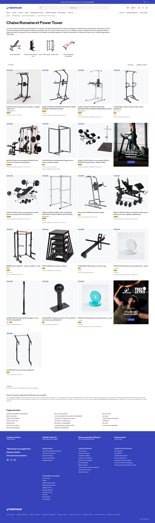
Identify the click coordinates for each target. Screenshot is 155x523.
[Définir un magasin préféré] (128, 8)
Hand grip (105, 416)
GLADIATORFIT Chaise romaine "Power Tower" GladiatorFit (129, 108)
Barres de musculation (61, 413)
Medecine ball (10, 423)
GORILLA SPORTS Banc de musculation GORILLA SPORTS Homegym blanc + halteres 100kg (94, 161)
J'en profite (131, 162)
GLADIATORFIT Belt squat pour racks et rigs (92, 266)
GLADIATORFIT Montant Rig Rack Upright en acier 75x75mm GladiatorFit (22, 319)
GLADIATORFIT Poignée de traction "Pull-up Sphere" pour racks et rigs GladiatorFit (59, 319)
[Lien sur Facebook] (7, 460)
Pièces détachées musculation (68, 55)
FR (134, 7)
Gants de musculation (12, 425)
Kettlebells (105, 420)
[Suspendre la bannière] (144, 2)
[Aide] (139, 8)
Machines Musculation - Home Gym (33, 55)
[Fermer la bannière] (147, 2)
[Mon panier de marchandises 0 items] (147, 8)
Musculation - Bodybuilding (62, 423)
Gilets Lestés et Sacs (12, 420)
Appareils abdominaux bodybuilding (17, 413)
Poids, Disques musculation (110, 418)
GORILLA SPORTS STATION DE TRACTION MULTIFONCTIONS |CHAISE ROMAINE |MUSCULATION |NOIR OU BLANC (95, 108)
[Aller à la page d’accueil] (14, 8)
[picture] (23, 86)
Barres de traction (11, 416)
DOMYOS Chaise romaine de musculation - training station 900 (23, 108)
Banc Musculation (15, 54)
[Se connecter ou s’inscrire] (143, 8)
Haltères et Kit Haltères (13, 418)
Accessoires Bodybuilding (110, 425)
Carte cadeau (144, 12)
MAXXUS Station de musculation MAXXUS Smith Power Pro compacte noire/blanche (22, 161)
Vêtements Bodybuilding (61, 427)
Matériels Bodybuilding (13, 427)
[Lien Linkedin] (15, 460)
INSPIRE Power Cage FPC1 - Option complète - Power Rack (23, 267)
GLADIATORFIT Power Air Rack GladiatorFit (20, 370)
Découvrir (131, 319)
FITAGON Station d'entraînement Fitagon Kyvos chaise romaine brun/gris (57, 161)
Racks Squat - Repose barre (51, 54)
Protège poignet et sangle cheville (64, 425)
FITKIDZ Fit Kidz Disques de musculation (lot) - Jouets (131, 266)
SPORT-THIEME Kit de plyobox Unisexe (54, 266)
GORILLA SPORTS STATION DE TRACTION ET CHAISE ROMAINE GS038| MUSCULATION (59, 108)
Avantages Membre (132, 12)
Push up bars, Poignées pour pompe (64, 418)
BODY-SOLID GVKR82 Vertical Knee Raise (91, 212)
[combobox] (143, 65)
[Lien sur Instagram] (11, 460)
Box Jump (105, 423)
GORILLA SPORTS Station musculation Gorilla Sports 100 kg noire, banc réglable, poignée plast (131, 213)
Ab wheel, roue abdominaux (62, 420)
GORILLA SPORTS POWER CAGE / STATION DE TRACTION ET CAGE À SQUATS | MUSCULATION (57, 213)
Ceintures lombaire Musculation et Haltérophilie (68, 416)
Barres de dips (106, 413)
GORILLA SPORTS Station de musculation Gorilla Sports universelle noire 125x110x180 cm (22, 213)
